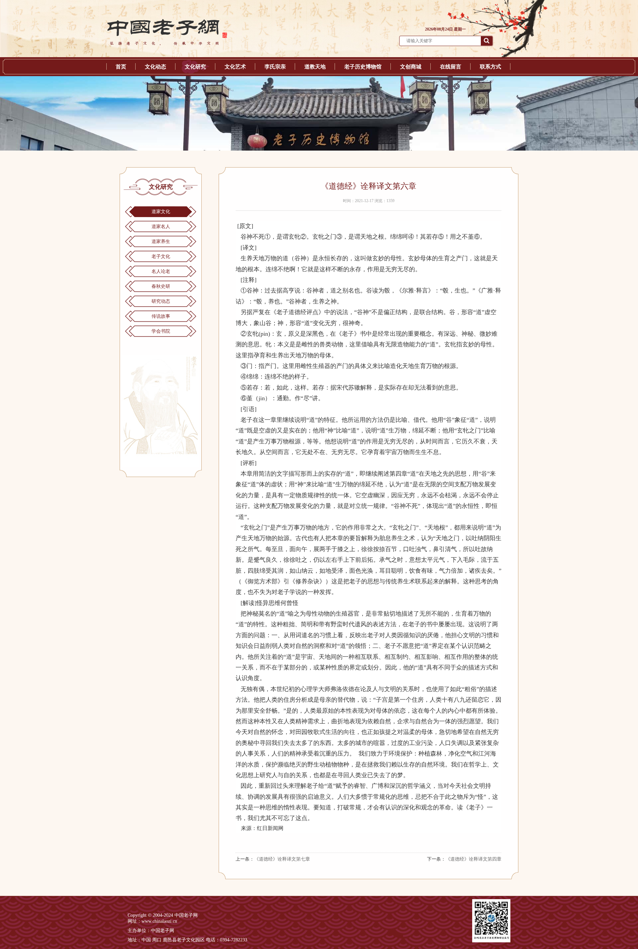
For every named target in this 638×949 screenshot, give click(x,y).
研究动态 (161, 301)
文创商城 (410, 66)
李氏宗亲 (275, 66)
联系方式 (490, 66)
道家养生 (161, 241)
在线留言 (450, 66)
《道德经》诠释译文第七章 (282, 859)
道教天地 (315, 66)
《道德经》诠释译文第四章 (473, 859)
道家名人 (161, 226)
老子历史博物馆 (362, 66)
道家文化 (161, 211)
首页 (121, 66)
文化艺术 (235, 66)
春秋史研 (161, 286)
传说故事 (161, 316)
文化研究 (195, 66)
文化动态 (155, 66)
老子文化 (161, 256)
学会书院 (161, 331)
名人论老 (161, 271)
